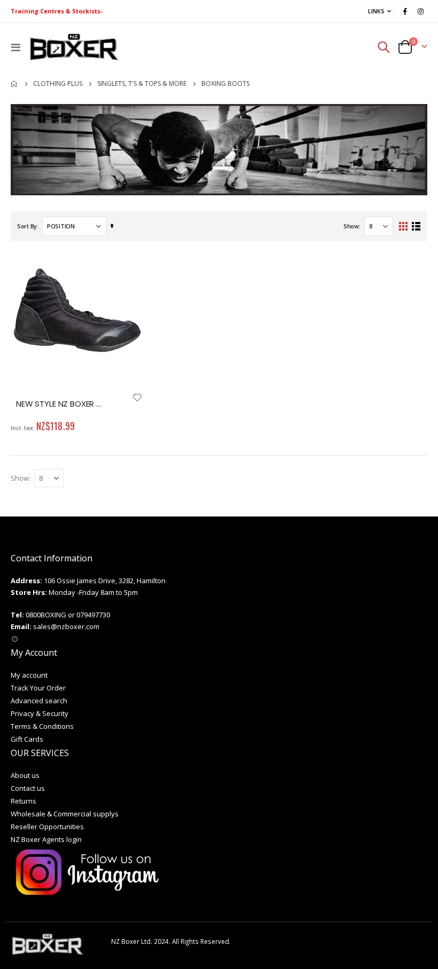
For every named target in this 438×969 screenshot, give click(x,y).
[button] (137, 397)
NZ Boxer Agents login (46, 839)
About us (25, 775)
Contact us (28, 788)
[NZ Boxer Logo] (73, 47)
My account (29, 675)
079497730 (93, 614)
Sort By (27, 226)
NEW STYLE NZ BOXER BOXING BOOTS (60, 404)
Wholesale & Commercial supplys (65, 814)
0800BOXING (46, 614)
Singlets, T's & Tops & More (141, 84)
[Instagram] (420, 11)
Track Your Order (38, 688)
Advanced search (39, 700)
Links (376, 11)
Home (14, 83)
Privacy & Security (39, 713)
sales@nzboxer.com (66, 626)
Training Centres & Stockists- (57, 11)
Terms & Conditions (42, 726)
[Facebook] (405, 11)
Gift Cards (27, 739)
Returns (23, 801)
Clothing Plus (57, 84)
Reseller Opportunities (47, 826)
